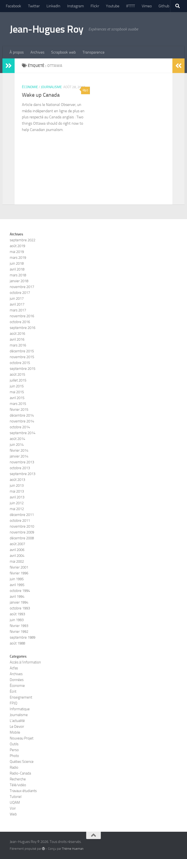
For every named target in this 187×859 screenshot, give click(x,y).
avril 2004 (17, 555)
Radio (14, 767)
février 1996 (19, 573)
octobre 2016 (20, 322)
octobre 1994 (20, 590)
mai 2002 (17, 561)
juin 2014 (17, 444)
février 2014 (19, 450)
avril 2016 (17, 339)
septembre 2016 (22, 328)
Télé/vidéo (18, 785)
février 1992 (19, 631)
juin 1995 (17, 579)
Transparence (93, 52)
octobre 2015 (20, 363)
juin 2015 (17, 386)
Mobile (15, 732)
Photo (14, 756)
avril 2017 (17, 304)
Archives (37, 52)
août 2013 (17, 479)
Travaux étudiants (23, 791)
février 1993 (19, 626)
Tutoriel (15, 796)
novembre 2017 (22, 287)
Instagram (75, 6)
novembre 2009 (22, 532)
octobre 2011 (20, 520)
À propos (16, 52)
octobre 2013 (20, 468)
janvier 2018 (19, 281)
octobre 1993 (20, 608)
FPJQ (13, 703)
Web (13, 814)
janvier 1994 (19, 602)
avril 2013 (17, 497)
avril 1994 (17, 596)
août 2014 (17, 439)
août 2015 (17, 374)
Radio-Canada (20, 773)
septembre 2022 (22, 240)
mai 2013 (17, 491)
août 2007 (17, 544)
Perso (14, 750)
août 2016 (17, 333)
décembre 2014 (22, 415)
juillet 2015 (18, 380)
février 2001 (19, 567)
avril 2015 (17, 398)
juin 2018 (17, 263)
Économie (30, 87)
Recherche (18, 779)
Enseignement (21, 697)
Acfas (14, 668)
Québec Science (22, 761)
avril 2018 (17, 269)
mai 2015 (17, 392)
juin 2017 (17, 298)
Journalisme (51, 87)
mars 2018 (18, 275)
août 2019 (17, 246)
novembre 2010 (22, 526)
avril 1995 (17, 585)
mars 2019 (18, 257)
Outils (14, 744)
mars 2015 (18, 403)
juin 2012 (17, 503)
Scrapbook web (63, 52)
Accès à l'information (25, 662)
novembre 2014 (22, 421)
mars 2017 (18, 310)
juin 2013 (17, 485)
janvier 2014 (19, 456)
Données (17, 680)
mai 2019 (17, 252)
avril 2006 (17, 550)
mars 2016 (18, 345)
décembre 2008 (22, 538)
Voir (13, 808)
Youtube (112, 6)
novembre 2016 (22, 316)
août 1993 (17, 614)
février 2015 (19, 409)
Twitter (34, 6)
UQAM (15, 802)
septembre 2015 (22, 368)
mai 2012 (17, 509)
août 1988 (17, 643)
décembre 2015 (22, 351)
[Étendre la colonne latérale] (8, 65)
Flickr (95, 6)
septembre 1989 (22, 637)
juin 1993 (17, 620)
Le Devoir (17, 726)
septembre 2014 (22, 433)
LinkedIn (53, 6)
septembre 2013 (22, 474)
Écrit (13, 691)
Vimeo (147, 6)
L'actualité (17, 721)
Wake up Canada (41, 95)
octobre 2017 (20, 292)
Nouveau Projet (21, 738)
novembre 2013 (22, 462)
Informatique (20, 709)
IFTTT (130, 6)
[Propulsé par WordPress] (43, 848)
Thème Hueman (73, 848)
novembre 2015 (22, 357)
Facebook (13, 6)
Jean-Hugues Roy (47, 29)
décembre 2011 (22, 515)
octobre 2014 (20, 427)
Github (164, 6)
